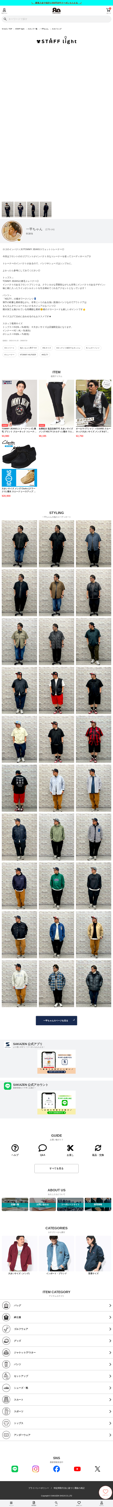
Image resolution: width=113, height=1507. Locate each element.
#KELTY (45, 355)
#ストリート (9, 348)
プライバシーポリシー (38, 1488)
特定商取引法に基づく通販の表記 (69, 1488)
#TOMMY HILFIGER (28, 355)
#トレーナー (9, 355)
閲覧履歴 (33, 1505)
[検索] (5, 19)
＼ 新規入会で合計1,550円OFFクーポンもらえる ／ (56, 3)
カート (109, 13)
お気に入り (79, 1505)
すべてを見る (56, 1168)
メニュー (11, 1505)
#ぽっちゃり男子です (28, 348)
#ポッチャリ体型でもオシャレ (68, 348)
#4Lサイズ (47, 348)
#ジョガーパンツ (92, 348)
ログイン (4, 13)
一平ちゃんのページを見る (55, 1020)
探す (56, 1505)
